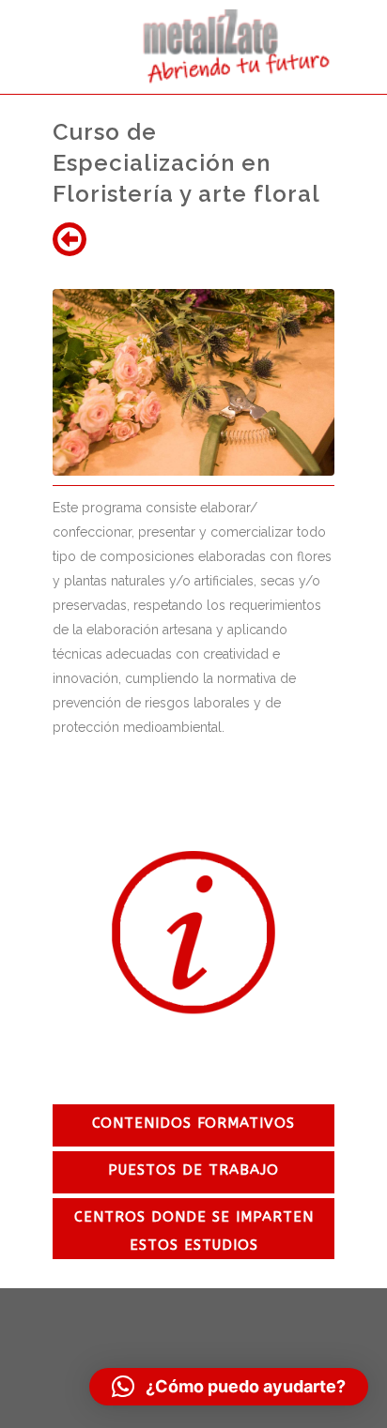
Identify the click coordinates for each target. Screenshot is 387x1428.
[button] (228, 1386)
